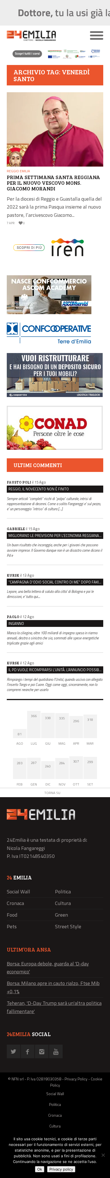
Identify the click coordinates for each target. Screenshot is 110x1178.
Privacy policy (61, 1169)
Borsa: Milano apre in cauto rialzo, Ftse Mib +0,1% (53, 987)
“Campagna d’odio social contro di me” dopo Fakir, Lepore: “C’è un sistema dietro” (55, 582)
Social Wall (18, 891)
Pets (12, 926)
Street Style (68, 926)
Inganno (16, 623)
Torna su (52, 792)
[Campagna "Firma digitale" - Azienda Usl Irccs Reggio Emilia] (55, 58)
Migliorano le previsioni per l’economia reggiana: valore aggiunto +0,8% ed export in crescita (55, 535)
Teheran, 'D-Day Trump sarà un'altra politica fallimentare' (54, 1007)
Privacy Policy (76, 1079)
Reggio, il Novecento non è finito (38, 489)
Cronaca (15, 903)
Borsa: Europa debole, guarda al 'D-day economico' (48, 968)
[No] (103, 1155)
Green (61, 915)
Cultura (63, 903)
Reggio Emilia (18, 171)
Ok (39, 1169)
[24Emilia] (43, 36)
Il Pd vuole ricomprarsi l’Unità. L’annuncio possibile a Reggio (55, 670)
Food (12, 915)
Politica (63, 891)
